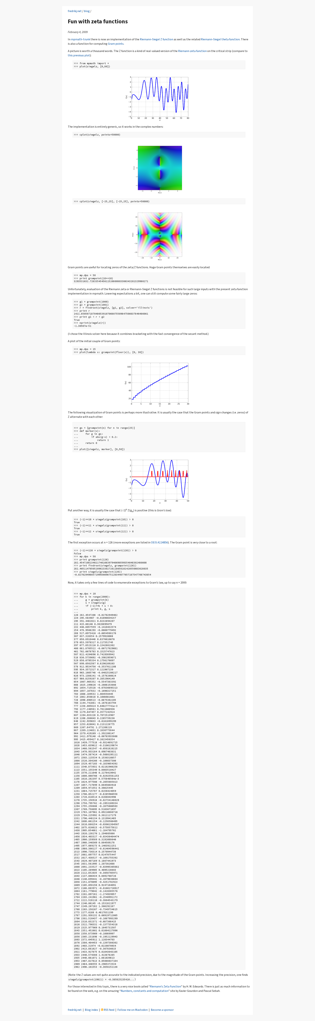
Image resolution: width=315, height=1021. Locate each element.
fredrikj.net (75, 11)
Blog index (91, 1010)
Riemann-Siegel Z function (156, 39)
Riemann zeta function (192, 51)
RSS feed (108, 1010)
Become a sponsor (162, 1010)
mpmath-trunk (80, 39)
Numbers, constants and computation (144, 991)
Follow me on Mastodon (132, 1010)
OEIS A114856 (159, 542)
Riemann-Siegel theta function (220, 39)
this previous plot (79, 55)
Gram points (116, 44)
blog (87, 11)
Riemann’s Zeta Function (165, 987)
